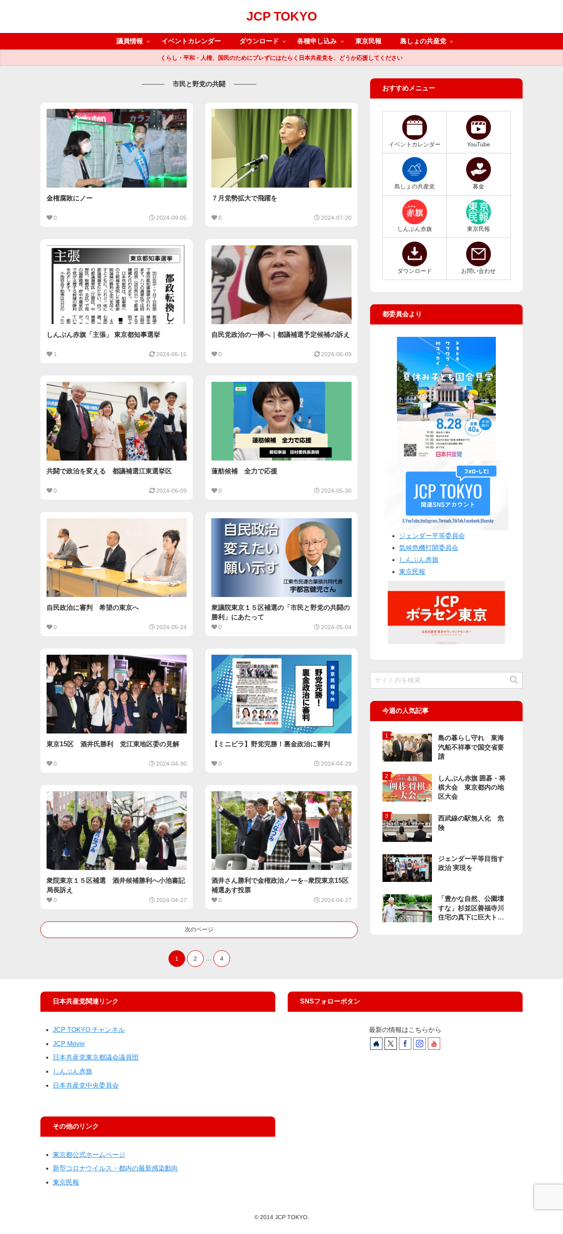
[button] (514, 680)
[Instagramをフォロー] (419, 1043)
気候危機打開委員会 (428, 547)
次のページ (199, 929)
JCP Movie (69, 1043)
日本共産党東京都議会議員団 (95, 1057)
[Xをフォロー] (391, 1043)
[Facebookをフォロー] (405, 1043)
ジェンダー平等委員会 (432, 535)
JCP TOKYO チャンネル (89, 1029)
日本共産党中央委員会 (86, 1085)
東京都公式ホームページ (89, 1154)
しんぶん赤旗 (419, 559)
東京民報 (412, 571)
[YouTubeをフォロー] (434, 1043)
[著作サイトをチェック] (376, 1043)
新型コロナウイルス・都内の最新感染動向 (115, 1168)
